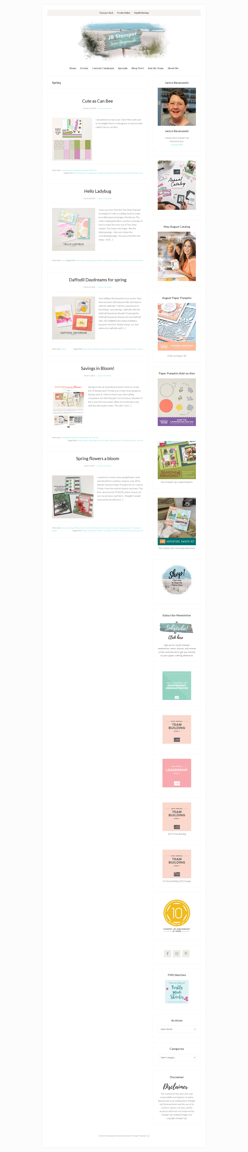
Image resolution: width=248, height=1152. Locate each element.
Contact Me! (177, 144)
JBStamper (82, 173)
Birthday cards (78, 528)
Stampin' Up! (138, 530)
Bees (75, 173)
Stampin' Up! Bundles (104, 260)
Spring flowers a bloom (97, 458)
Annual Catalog (67, 528)
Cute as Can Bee (97, 100)
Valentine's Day (137, 173)
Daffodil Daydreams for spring (97, 279)
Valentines (93, 170)
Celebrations (66, 437)
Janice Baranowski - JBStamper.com (124, 40)
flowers (97, 349)
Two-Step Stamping (136, 260)
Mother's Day (102, 530)
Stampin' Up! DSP (124, 173)
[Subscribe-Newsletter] (177, 639)
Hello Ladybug (97, 191)
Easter (80, 440)
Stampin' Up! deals (78, 437)
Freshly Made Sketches (93, 528)
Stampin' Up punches (120, 260)
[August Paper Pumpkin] (177, 327)
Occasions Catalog (117, 528)
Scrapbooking (91, 173)
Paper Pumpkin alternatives (117, 530)
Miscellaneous (66, 170)
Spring (115, 173)
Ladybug (88, 260)
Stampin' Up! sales (136, 440)
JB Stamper (106, 528)
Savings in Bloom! (97, 368)
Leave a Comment (105, 108)
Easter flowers (88, 349)
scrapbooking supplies (104, 173)
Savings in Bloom (103, 440)
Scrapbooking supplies (80, 170)
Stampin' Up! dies (136, 349)
